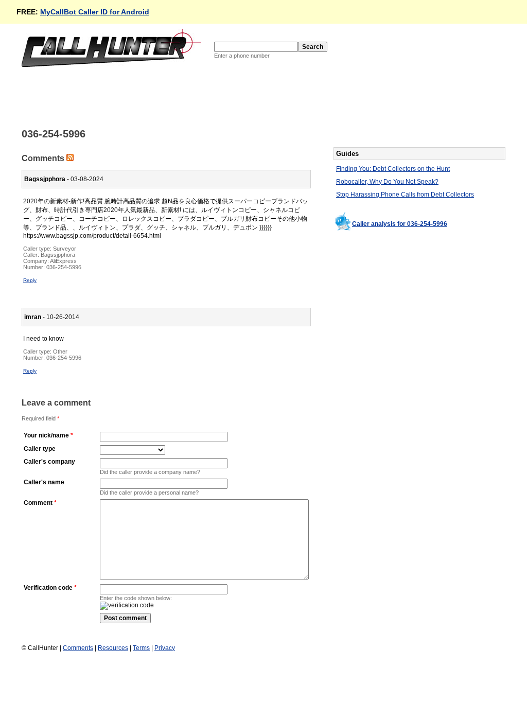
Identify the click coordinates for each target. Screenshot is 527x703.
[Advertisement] (209, 97)
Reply (30, 280)
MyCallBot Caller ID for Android (94, 12)
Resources (113, 648)
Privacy (164, 648)
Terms (141, 648)
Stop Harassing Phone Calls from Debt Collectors (405, 194)
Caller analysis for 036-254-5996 (399, 223)
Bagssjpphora (58, 255)
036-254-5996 (63, 267)
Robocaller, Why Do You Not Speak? (387, 181)
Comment (38, 502)
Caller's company (49, 461)
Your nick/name (46, 435)
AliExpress (63, 261)
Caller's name (44, 482)
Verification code (48, 587)
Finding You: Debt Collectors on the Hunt (393, 168)
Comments (78, 648)
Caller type (40, 448)
